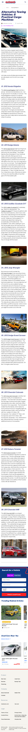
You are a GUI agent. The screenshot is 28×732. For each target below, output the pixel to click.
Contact (3, 695)
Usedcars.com (5, 704)
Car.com (17, 704)
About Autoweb (5, 692)
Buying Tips (18, 681)
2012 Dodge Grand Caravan (11, 339)
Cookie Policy (4, 715)
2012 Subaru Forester (10, 453)
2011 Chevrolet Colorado (10, 396)
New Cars (10, 575)
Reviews (3, 681)
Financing (3, 684)
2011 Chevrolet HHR (9, 513)
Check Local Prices (14, 594)
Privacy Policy (18, 712)
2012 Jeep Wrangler (6, 273)
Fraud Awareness (5, 719)
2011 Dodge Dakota (9, 149)
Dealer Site (17, 692)
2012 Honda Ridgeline (9, 90)
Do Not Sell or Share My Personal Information (20, 715)
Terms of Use (4, 712)
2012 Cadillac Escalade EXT (11, 207)
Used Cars (17, 575)
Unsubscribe (18, 719)
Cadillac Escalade (6, 211)
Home (7, 7)
